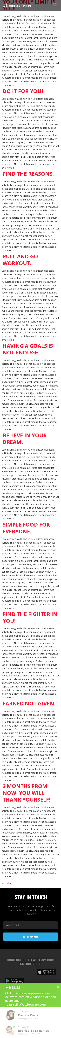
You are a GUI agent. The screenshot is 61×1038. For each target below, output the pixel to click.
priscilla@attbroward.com (27, 1004)
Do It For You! (23, 91)
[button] (55, 5)
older (6, 883)
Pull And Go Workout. (20, 260)
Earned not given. (29, 703)
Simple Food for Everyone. (26, 528)
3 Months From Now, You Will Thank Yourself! (26, 793)
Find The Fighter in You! (30, 617)
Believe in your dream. (25, 439)
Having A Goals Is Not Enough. (28, 349)
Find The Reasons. (28, 173)
